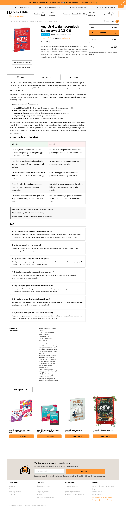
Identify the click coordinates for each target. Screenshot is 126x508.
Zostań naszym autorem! (72, 489)
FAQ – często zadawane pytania (74, 494)
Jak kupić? (40, 494)
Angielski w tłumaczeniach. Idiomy (33, 213)
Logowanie (12, 486)
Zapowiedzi (76, 14)
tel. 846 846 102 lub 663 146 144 (102, 497)
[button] (121, 5)
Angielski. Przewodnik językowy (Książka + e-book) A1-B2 (48, 431)
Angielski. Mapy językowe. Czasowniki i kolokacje (37, 209)
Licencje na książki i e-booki (45, 497)
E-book (43, 14)
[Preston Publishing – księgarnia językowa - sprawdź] (18, 14)
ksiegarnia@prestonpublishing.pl (102, 500)
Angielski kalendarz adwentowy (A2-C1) (103, 431)
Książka (37, 14)
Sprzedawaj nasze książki (72, 492)
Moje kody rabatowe (15, 492)
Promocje (66, 14)
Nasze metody (52, 14)
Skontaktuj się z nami (43, 486)
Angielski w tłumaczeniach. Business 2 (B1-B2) (74, 431)
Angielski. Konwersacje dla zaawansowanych (37, 216)
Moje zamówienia (14, 489)
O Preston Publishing (71, 486)
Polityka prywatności (43, 492)
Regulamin (40, 489)
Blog (85, 14)
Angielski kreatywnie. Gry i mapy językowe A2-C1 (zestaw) (20, 431)
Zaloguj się (113, 14)
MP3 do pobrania (91, 14)
